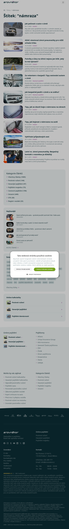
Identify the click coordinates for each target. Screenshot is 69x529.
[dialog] (34, 264)
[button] (34, 274)
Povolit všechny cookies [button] (45, 269)
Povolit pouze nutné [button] (23, 269)
